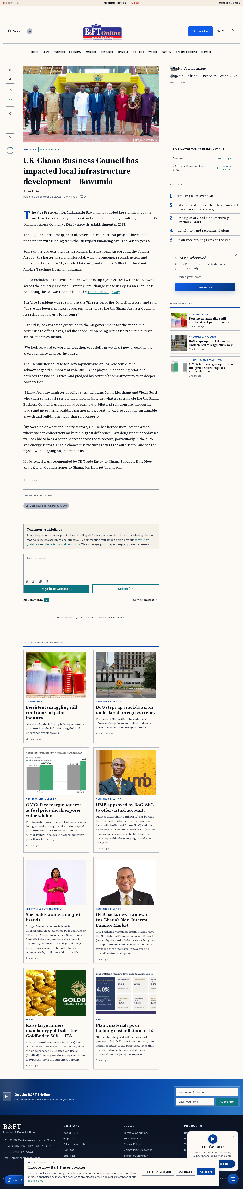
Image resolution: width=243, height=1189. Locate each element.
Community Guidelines (138, 1150)
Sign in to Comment (56, 589)
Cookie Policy (132, 1144)
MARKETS (91, 52)
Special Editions (186, 52)
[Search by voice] (29, 31)
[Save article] (10, 123)
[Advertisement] (205, 111)
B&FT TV (166, 52)
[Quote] (40, 581)
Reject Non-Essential (158, 1171)
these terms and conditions (62, 544)
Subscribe (200, 31)
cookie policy (35, 1180)
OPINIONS (123, 52)
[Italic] (33, 581)
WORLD (152, 52)
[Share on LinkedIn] (10, 89)
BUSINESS (59, 52)
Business (29, 149)
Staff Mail (69, 1155)
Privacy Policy (132, 1138)
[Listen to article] (10, 137)
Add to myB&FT (51, 149)
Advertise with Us (74, 1144)
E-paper (206, 52)
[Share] (10, 113)
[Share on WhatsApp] (10, 99)
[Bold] (27, 581)
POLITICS (138, 52)
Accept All (206, 1171)
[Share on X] (10, 70)
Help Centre (70, 1138)
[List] (47, 581)
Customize (185, 1171)
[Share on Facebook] (10, 80)
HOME (34, 52)
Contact (68, 1150)
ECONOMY (75, 52)
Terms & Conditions (136, 1132)
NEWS (46, 52)
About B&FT (70, 1132)
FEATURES (107, 52)
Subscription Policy (136, 1155)
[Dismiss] (236, 254)
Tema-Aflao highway (104, 291)
